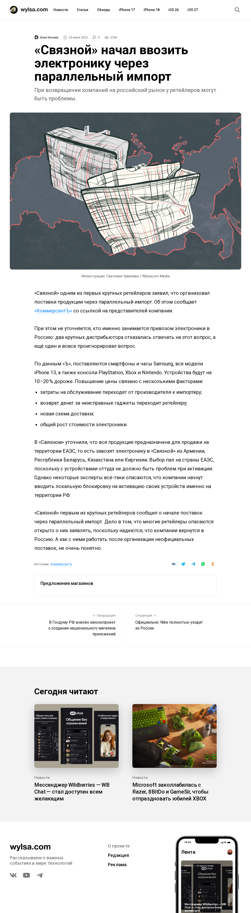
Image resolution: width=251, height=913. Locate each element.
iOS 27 (193, 10)
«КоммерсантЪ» (53, 311)
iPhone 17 (127, 10)
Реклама (117, 864)
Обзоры (103, 10)
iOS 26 (173, 10)
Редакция (118, 855)
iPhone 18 (152, 10)
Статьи (82, 10)
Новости (60, 10)
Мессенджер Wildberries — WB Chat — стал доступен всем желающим (72, 792)
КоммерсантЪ (61, 564)
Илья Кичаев (49, 37)
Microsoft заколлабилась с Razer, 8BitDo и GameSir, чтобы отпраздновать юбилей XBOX (170, 792)
